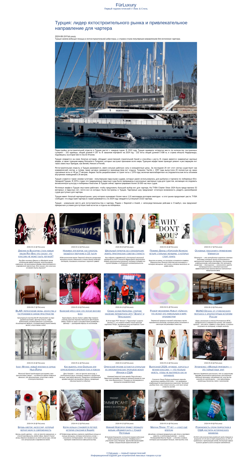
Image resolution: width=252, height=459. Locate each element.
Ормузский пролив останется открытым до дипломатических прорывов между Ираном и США (124, 369)
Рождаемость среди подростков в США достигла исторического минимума (213, 430)
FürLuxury (126, 4)
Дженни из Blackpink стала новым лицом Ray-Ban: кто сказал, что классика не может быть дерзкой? (36, 253)
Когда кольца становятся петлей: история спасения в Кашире (80, 428)
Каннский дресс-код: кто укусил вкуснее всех (80, 312)
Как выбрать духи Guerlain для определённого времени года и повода (80, 368)
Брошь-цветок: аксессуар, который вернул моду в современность (36, 428)
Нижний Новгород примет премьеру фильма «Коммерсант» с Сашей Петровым (124, 430)
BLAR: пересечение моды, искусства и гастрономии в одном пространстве (36, 312)
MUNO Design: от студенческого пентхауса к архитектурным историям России (213, 314)
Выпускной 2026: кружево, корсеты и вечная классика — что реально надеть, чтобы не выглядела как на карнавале (169, 371)
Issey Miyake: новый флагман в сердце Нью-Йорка (36, 368)
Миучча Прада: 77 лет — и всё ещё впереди (168, 428)
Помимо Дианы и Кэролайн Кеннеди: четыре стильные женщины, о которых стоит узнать (169, 253)
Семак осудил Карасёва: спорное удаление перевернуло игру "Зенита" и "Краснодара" (124, 314)
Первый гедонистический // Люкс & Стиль (126, 8)
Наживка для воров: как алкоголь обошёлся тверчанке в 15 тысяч (80, 252)
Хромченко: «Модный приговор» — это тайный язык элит (213, 368)
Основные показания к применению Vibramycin (213, 252)
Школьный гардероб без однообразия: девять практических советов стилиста (124, 252)
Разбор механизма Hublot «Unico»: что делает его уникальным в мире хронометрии (169, 313)
